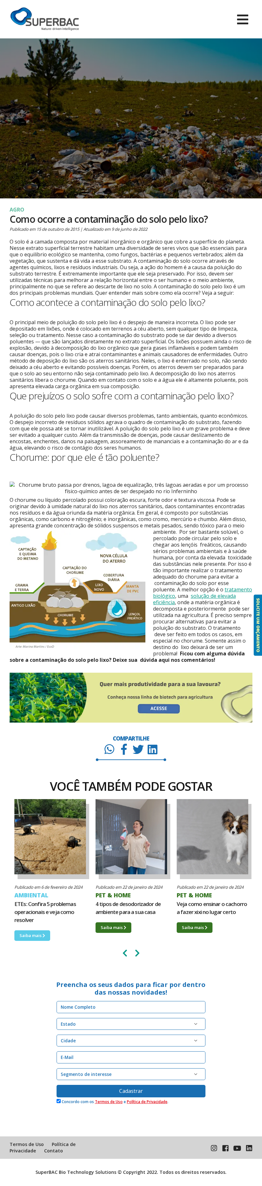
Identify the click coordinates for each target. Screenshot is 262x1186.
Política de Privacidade (147, 1101)
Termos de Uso (109, 1101)
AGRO (17, 209)
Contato (53, 1151)
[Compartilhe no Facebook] (123, 749)
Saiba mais (30, 927)
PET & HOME (32, 895)
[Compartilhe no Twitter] (138, 749)
